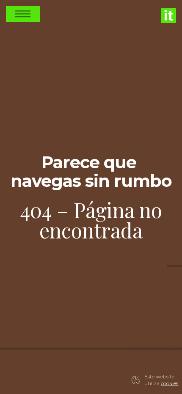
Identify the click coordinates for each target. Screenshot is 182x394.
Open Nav (23, 14)
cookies (169, 383)
